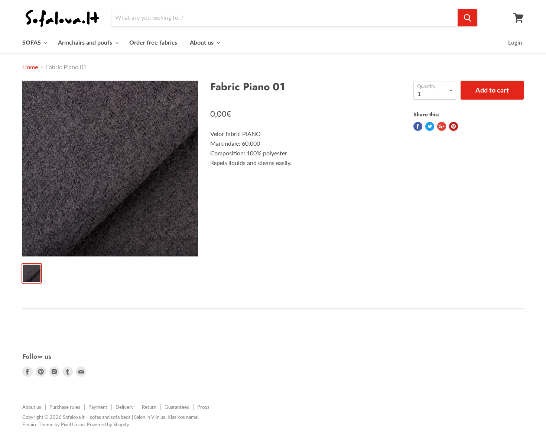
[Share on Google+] (441, 126)
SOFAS (32, 42)
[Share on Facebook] (417, 126)
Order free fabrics (153, 42)
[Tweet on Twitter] (429, 126)
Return (149, 407)
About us (202, 42)
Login (515, 42)
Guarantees (177, 407)
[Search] (467, 17)
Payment (97, 407)
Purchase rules (64, 407)
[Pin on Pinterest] (453, 126)
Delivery (125, 407)
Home (30, 67)
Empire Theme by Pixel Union (53, 424)
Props (203, 407)
